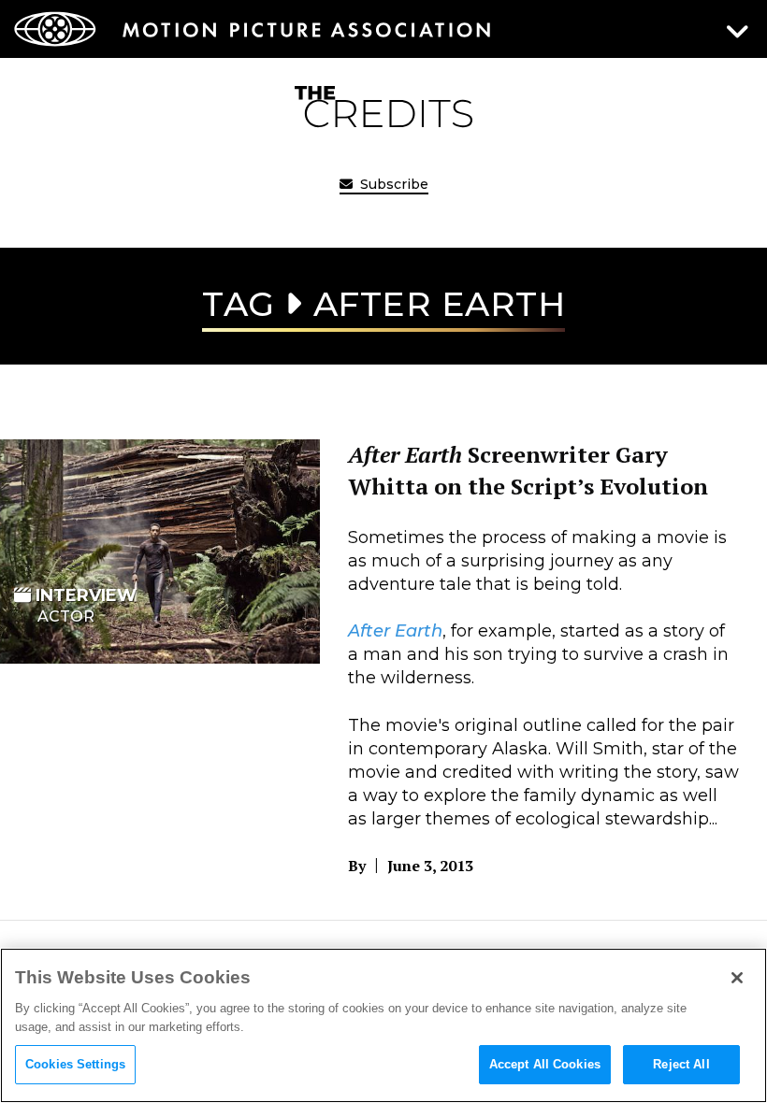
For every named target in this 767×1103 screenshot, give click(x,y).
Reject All (681, 1064)
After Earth (395, 631)
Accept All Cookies (545, 1064)
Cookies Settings (75, 1064)
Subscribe (392, 184)
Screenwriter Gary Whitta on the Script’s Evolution (528, 470)
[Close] (737, 977)
